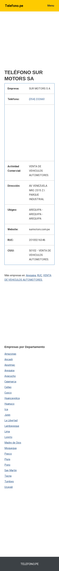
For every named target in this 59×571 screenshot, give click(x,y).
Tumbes (9, 481)
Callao (7, 387)
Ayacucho (10, 376)
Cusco (8, 392)
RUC (39, 275)
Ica (6, 409)
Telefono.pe (14, 6)
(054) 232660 (37, 99)
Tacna (7, 475)
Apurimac (9, 365)
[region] (29, 132)
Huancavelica (12, 398)
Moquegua (10, 448)
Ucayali (8, 487)
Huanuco (9, 403)
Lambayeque (11, 426)
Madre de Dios (12, 442)
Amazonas (10, 353)
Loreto (8, 437)
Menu (50, 5)
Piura (7, 459)
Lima (7, 431)
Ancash (8, 359)
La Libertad (11, 420)
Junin (7, 414)
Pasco (8, 453)
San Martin (10, 470)
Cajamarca (10, 381)
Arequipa (31, 275)
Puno (7, 464)
